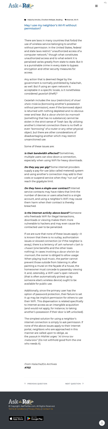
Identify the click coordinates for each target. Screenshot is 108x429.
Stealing (59, 20)
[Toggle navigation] (96, 6)
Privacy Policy (34, 409)
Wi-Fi (76, 20)
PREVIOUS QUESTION (37, 384)
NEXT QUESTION (73, 384)
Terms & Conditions (17, 409)
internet (70, 20)
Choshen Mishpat (48, 20)
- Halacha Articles (33, 20)
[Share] (102, 423)
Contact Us (48, 409)
